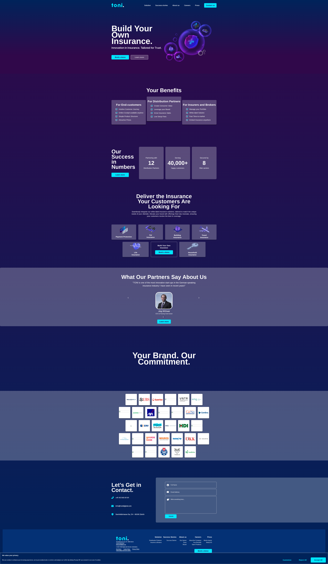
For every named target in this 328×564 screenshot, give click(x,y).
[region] (164, 558)
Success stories (161, 5)
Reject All (303, 560)
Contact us (210, 5)
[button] (128, 298)
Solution (147, 5)
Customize (287, 560)
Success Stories (169, 537)
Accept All (318, 560)
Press (197, 5)
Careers (187, 5)
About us (175, 5)
